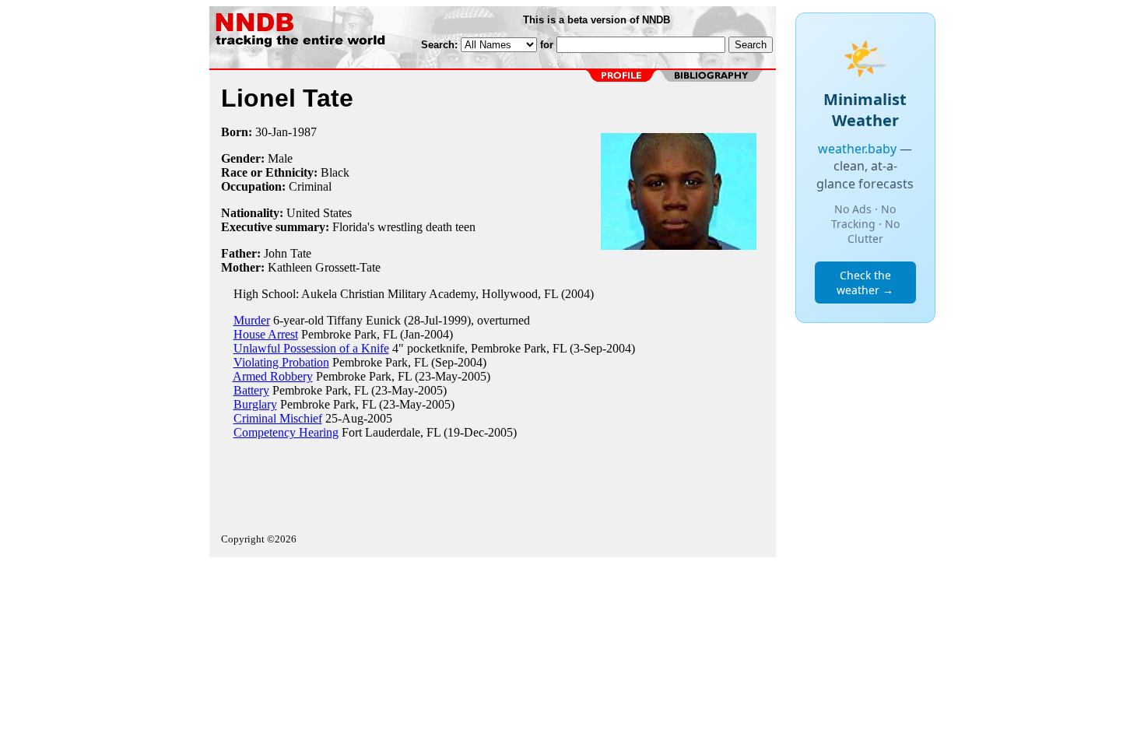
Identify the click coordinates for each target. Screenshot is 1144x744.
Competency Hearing (286, 432)
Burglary (255, 404)
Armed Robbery (273, 376)
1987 (304, 132)
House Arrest (265, 334)
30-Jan (271, 132)
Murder (251, 320)
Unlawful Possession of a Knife (311, 348)
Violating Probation (281, 362)
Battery (251, 390)
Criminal (310, 186)
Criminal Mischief (277, 418)
